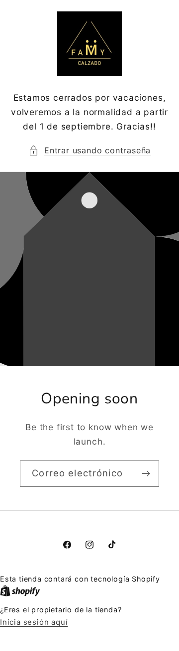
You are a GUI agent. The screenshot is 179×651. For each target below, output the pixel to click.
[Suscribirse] (146, 473)
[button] (89, 150)
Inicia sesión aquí (34, 622)
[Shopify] (20, 590)
